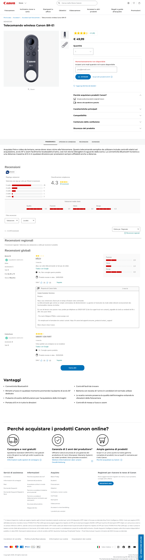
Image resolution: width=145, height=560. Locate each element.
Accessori (16, 17)
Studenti (54, 480)
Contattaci (7, 476)
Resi (5, 484)
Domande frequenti (10, 488)
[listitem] (65, 35)
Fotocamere (55, 484)
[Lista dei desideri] (134, 3)
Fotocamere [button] (9, 10)
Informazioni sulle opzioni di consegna (23, 460)
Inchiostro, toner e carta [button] (27, 10)
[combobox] (77, 3)
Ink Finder (54, 496)
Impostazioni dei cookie (81, 539)
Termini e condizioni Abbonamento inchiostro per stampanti (37, 498)
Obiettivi (54, 488)
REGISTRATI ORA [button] (106, 483)
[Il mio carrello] (139, 3)
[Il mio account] (128, 3)
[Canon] (9, 3)
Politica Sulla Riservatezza (35, 539)
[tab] (50, 142)
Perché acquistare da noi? (36, 476)
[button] (141, 547)
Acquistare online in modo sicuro (36, 485)
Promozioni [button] (135, 10)
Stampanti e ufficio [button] (48, 10)
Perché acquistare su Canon (108, 460)
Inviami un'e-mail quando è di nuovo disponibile (95, 65)
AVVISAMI (84, 77)
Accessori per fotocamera (31, 17)
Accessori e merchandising (60, 507)
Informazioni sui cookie (58, 539)
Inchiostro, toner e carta (59, 492)
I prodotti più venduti (58, 511)
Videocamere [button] (74, 10)
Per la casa (7, 17)
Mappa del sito (32, 508)
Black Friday (55, 476)
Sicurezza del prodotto (34, 504)
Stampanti (54, 500)
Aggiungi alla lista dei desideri (86, 86)
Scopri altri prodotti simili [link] (101, 77)
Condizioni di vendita (12, 539)
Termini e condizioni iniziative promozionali (37, 491)
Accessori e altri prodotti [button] (93, 10)
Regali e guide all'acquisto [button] (117, 10)
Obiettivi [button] (62, 10)
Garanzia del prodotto (34, 480)
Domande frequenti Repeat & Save (14, 493)
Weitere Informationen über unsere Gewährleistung (66, 461)
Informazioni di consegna (12, 480)
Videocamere (55, 503)
